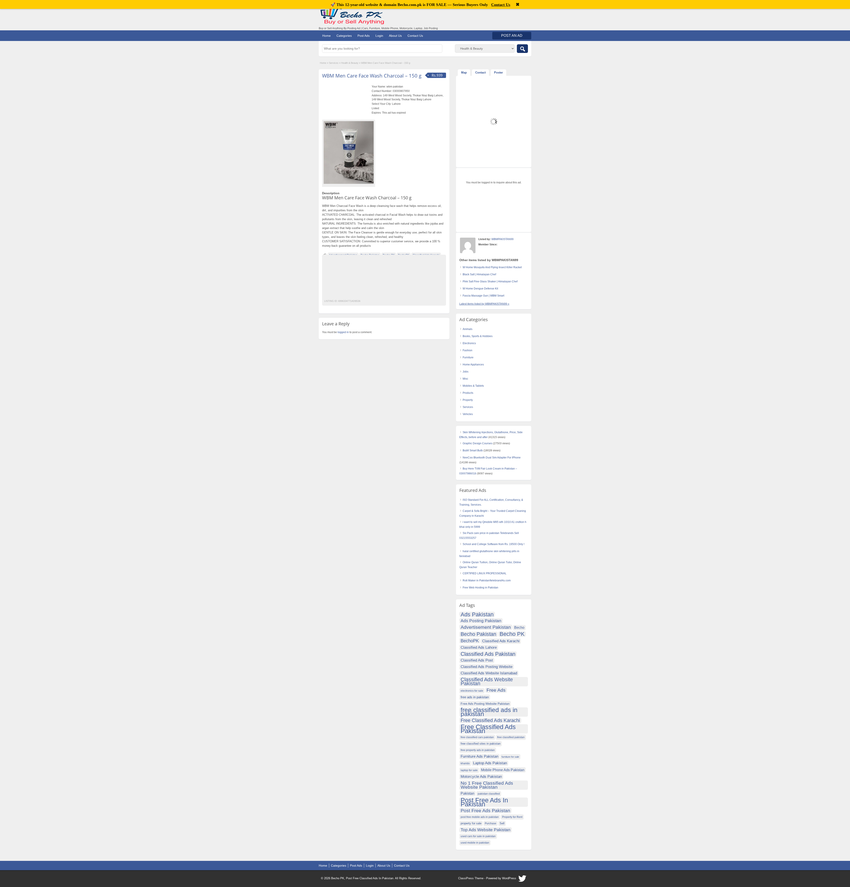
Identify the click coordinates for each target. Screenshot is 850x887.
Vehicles (468, 414)
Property (468, 400)
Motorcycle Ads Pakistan (481, 776)
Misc (465, 378)
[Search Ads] (522, 48)
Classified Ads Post (477, 660)
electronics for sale (472, 690)
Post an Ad (511, 35)
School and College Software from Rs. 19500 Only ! (493, 544)
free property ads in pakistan (478, 750)
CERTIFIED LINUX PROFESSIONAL (484, 573)
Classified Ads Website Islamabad (489, 673)
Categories (344, 35)
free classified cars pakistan (477, 737)
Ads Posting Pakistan (481, 620)
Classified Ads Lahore (479, 647)
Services (333, 63)
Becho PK (512, 634)
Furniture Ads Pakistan (479, 756)
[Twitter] (522, 879)
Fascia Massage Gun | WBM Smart (483, 295)
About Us (395, 35)
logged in (343, 332)
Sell (502, 823)
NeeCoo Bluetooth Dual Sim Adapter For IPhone (492, 457)
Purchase (490, 823)
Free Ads (496, 690)
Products (468, 392)
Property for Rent (512, 817)
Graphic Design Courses (477, 443)
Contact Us (415, 35)
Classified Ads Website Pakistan (487, 681)
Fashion (467, 350)
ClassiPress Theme (470, 878)
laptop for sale (469, 770)
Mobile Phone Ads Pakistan (502, 770)
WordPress (509, 878)
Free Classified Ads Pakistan (488, 729)
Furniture (468, 357)
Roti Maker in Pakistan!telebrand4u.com (487, 580)
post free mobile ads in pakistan (480, 817)
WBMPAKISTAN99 (502, 239)
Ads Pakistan (477, 614)
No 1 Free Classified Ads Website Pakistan (487, 785)
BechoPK (470, 640)
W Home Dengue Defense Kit (480, 288)
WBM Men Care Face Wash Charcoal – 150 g (371, 75)
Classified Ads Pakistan (488, 654)
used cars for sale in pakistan (478, 836)
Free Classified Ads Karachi (490, 720)
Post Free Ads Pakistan (485, 810)
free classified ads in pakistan (489, 712)
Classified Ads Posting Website (486, 667)
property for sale (471, 823)
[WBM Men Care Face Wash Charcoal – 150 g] (349, 152)
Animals (467, 329)
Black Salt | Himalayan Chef (479, 274)
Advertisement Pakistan (486, 627)
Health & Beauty (349, 63)
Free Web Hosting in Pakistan (480, 587)
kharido (465, 763)
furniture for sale (510, 756)
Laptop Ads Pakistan (490, 763)
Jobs (465, 371)
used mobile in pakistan (475, 842)
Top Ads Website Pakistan (485, 829)
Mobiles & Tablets (473, 385)
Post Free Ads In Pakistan (484, 802)
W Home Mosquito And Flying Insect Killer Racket (492, 267)
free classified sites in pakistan (480, 743)
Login (379, 35)
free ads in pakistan (475, 697)
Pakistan (467, 793)
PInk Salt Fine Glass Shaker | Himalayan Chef (490, 281)
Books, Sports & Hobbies (478, 336)
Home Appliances (473, 364)
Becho (519, 627)
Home (326, 35)
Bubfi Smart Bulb (473, 450)
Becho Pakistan (478, 634)
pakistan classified (489, 793)
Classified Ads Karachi (501, 641)
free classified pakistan (511, 737)
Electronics (469, 343)
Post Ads (363, 35)
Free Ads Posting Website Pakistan (485, 703)
